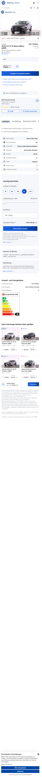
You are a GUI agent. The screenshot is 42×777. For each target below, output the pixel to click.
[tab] (6, 121)
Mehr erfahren (7, 271)
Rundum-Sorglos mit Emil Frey (13, 85)
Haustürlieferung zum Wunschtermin (15, 82)
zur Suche (7, 8)
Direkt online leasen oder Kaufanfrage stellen (18, 79)
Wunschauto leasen (20, 228)
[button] (33, 33)
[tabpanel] (20, 148)
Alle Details (5, 54)
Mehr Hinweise (7, 242)
